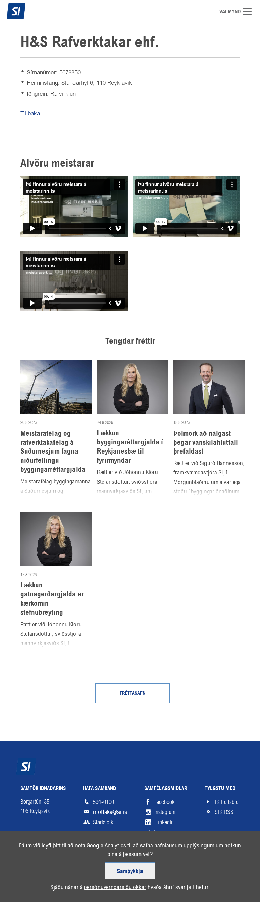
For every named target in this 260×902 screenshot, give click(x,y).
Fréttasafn (133, 693)
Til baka (30, 113)
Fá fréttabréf (227, 802)
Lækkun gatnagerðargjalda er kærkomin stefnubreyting (52, 599)
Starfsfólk (103, 822)
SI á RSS (224, 812)
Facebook (164, 802)
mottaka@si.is (110, 811)
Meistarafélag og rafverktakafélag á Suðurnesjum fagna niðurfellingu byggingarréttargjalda (52, 451)
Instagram (164, 812)
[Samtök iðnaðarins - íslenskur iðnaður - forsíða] (29, 11)
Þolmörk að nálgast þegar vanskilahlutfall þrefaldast (205, 443)
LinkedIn (164, 822)
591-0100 (103, 802)
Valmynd (250, 11)
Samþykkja (130, 871)
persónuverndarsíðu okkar (115, 887)
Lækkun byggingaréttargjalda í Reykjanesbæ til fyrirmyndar (130, 447)
